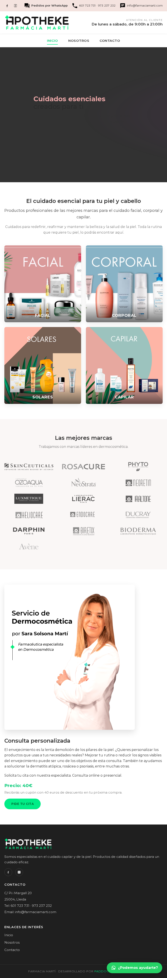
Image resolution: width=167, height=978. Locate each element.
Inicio (52, 41)
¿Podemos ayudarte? (138, 968)
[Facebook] (7, 5)
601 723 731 (87, 5)
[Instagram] (15, 5)
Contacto (110, 41)
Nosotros (78, 41)
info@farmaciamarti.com (145, 5)
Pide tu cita (22, 804)
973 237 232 (106, 5)
